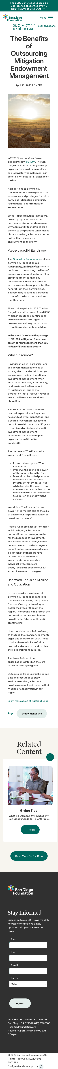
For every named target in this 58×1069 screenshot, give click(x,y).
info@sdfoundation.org (22, 1026)
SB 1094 (30, 161)
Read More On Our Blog (29, 856)
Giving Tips (28, 810)
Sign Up (20, 1003)
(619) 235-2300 (41, 1023)
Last (13, 951)
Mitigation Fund (23, 28)
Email (13, 964)
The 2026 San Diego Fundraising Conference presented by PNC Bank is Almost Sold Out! (29, 5)
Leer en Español (47, 25)
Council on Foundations (27, 259)
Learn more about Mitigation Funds (28, 700)
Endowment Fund (31, 713)
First (13, 939)
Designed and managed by (23, 1066)
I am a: (14, 977)
